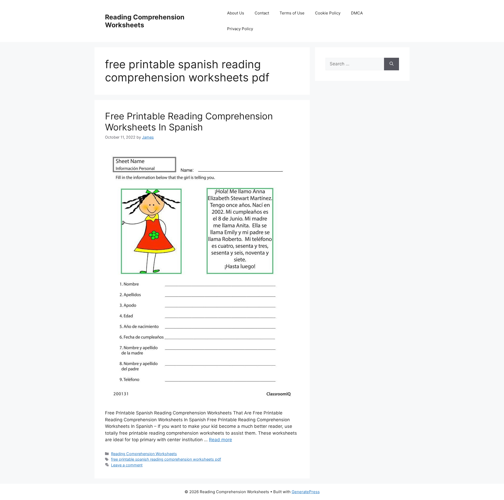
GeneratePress (306, 491)
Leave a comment (127, 465)
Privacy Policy (240, 28)
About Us (235, 12)
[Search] (391, 64)
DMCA (357, 12)
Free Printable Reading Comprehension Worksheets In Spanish (189, 121)
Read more (220, 439)
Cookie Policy (327, 12)
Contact (262, 12)
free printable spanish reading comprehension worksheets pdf (166, 459)
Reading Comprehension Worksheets (144, 453)
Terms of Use (292, 12)
